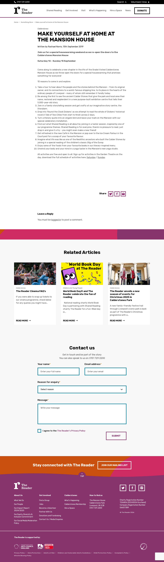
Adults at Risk (49, 553)
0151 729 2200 (23, 2)
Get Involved (71, 10)
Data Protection (34, 553)
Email (123, 193)
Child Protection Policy (103, 553)
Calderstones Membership (75, 504)
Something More (27, 22)
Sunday (101, 157)
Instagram (142, 488)
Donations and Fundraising (50, 516)
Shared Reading (54, 10)
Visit (83, 10)
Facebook (117, 193)
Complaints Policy (122, 553)
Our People (18, 504)
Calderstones (43, 29)
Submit (116, 435)
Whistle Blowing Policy (22, 555)
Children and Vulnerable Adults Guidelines (74, 553)
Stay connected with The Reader (63, 465)
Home (16, 22)
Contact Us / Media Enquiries (51, 519)
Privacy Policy (19, 553)
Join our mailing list (114, 465)
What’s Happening (97, 10)
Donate (142, 10)
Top (82, 476)
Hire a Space (116, 10)
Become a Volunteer (47, 508)
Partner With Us (45, 512)
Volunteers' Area (139, 2)
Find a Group (44, 500)
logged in (56, 219)
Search (120, 2)
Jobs (41, 504)
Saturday (91, 157)
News (128, 10)
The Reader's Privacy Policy (71, 431)
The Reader (23, 10)
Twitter (110, 193)
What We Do (19, 500)
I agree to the (64, 431)
